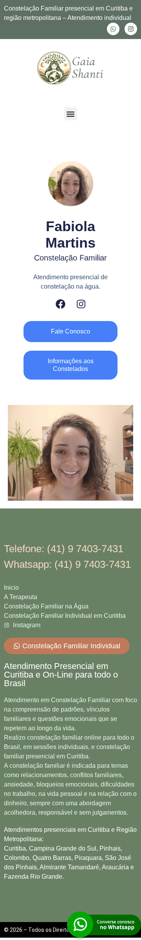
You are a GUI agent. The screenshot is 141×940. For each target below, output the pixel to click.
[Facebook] (60, 304)
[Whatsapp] (113, 29)
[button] (70, 113)
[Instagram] (131, 29)
